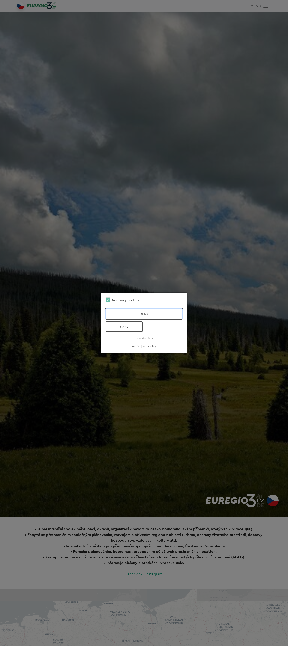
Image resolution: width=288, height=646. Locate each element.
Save (124, 326)
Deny (144, 314)
